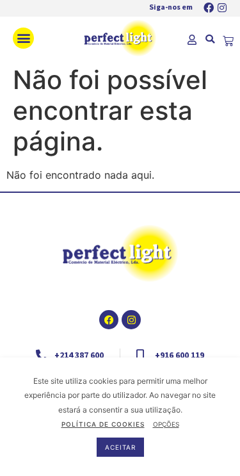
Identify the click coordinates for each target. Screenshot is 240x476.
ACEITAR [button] (120, 447)
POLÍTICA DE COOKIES (103, 424)
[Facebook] (209, 8)
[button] (23, 38)
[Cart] (228, 41)
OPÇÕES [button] (166, 424)
